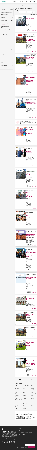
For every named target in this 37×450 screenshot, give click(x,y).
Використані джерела (24, 1)
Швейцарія (25, 403)
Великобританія (26, 385)
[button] (6, 12)
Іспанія (31, 385)
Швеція (31, 395)
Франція (32, 398)
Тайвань (16, 408)
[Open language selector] (32, 1)
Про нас (20, 430)
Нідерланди (32, 386)
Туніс (24, 392)
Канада (16, 386)
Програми (14, 1)
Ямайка (24, 408)
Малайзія (24, 393)
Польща (24, 406)
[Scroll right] (36, 12)
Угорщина (25, 398)
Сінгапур (32, 396)
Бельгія (24, 395)
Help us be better (31, 447)
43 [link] (31, 379)
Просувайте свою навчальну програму (25, 432)
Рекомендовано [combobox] (33, 14)
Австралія (17, 388)
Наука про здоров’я (22, 12)
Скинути (11, 9)
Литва (24, 396)
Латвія (31, 401)
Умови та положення (19, 447)
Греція (31, 392)
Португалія (17, 392)
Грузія (24, 405)
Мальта (16, 403)
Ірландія (24, 386)
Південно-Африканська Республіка (33, 389)
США (16, 385)
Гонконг (16, 396)
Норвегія (16, 395)
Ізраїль (31, 403)
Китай (24, 401)
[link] (23, 5)
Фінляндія (17, 393)
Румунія (31, 406)
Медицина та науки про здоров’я (6, 24)
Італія (24, 388)
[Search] (30, 1)
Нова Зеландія (33, 393)
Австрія (16, 405)
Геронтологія (30, 12)
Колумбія (16, 406)
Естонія (31, 405)
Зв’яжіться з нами (22, 434)
